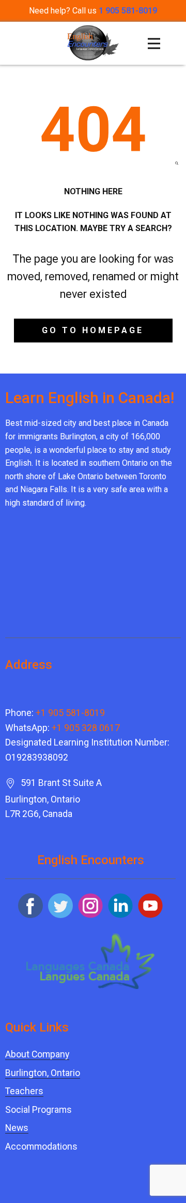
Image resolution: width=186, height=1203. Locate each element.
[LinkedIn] (120, 905)
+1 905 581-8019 (70, 713)
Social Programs (38, 1110)
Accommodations (41, 1146)
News (16, 1128)
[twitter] (60, 905)
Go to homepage (93, 330)
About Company (37, 1054)
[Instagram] (90, 905)
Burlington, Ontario (42, 1073)
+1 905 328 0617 (86, 728)
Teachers (24, 1091)
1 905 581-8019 (128, 11)
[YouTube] (150, 905)
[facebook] (30, 905)
